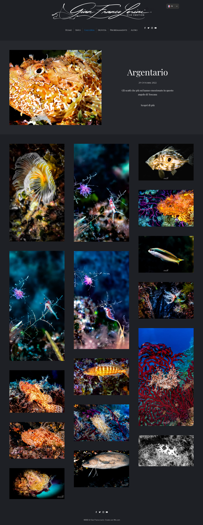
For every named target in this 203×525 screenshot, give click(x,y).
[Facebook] (145, 28)
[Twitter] (148, 28)
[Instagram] (152, 28)
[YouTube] (155, 28)
